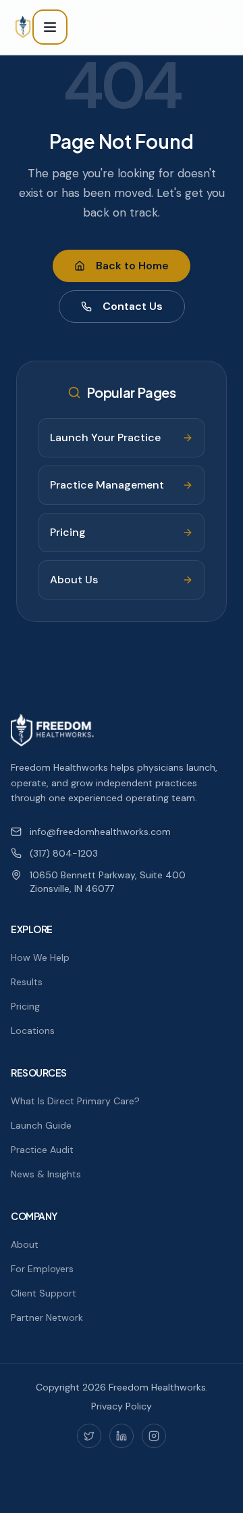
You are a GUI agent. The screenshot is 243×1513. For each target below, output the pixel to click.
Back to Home (132, 265)
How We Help (40, 957)
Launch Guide (41, 1125)
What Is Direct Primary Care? (75, 1101)
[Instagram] (154, 1436)
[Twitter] (89, 1436)
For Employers (42, 1269)
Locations (33, 1030)
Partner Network (47, 1317)
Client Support (43, 1293)
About (24, 1244)
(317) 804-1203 (64, 853)
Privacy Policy (121, 1406)
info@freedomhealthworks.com (100, 832)
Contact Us (133, 306)
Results (27, 982)
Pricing (25, 1006)
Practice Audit (42, 1150)
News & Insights (46, 1174)
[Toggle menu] (50, 27)
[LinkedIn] (121, 1436)
